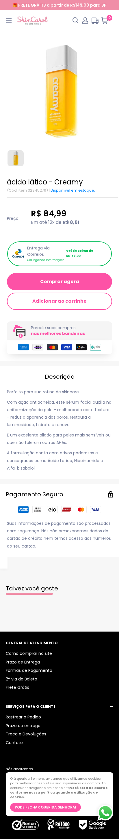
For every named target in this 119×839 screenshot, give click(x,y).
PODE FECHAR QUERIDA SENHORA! (45, 807)
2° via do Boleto (21, 679)
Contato (14, 742)
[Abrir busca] (75, 20)
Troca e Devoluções (26, 734)
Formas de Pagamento (29, 670)
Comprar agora (59, 281)
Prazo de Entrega (23, 662)
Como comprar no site (29, 653)
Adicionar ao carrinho (59, 301)
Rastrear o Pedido (23, 717)
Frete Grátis (17, 687)
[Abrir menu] (9, 20)
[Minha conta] (85, 20)
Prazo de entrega (23, 726)
